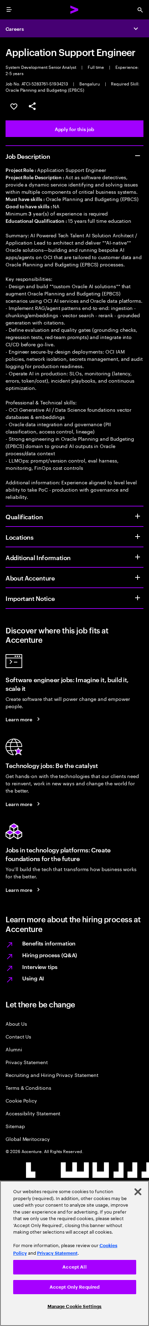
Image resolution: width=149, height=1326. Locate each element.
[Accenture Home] (74, 9)
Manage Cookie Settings (74, 1306)
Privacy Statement (27, 1062)
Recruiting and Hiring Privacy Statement (52, 1074)
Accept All (74, 1267)
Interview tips (40, 966)
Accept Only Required (75, 1287)
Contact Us (18, 1036)
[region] (74, 1253)
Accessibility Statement (33, 1113)
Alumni (14, 1049)
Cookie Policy (21, 1100)
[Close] (138, 1191)
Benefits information (49, 943)
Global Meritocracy (28, 1138)
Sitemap (15, 1126)
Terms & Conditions (28, 1087)
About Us (16, 1023)
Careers (15, 28)
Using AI (33, 978)
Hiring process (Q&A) (49, 955)
